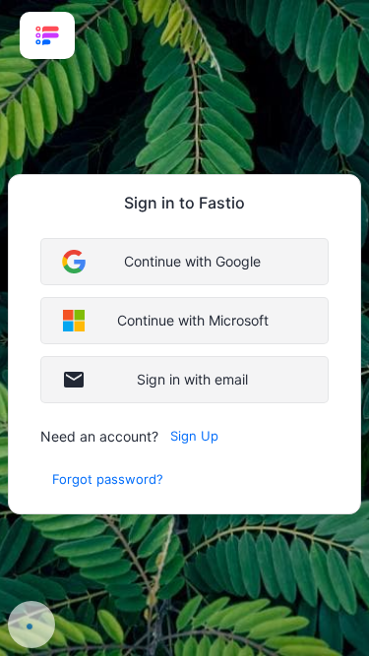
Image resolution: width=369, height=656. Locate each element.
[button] (184, 261)
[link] (47, 35)
